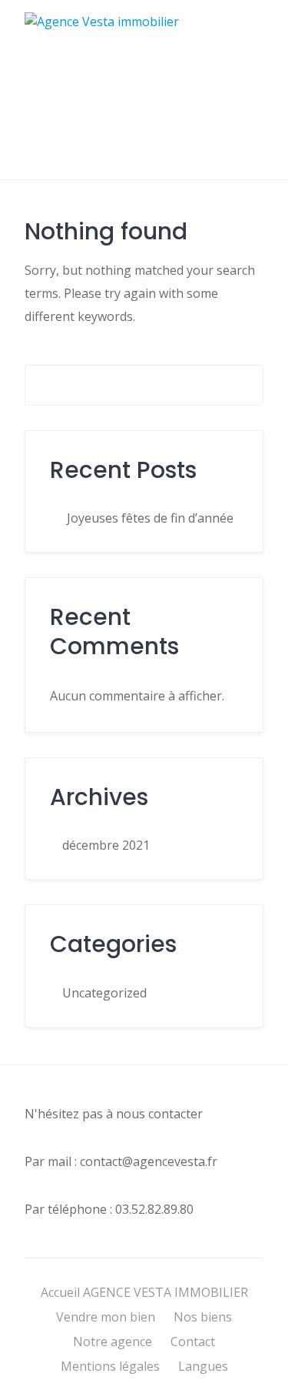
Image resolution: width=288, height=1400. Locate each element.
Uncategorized (104, 992)
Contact (192, 1341)
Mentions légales (110, 1366)
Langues (203, 1366)
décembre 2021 (106, 845)
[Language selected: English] (249, 1386)
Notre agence (112, 1341)
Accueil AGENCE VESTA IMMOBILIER (144, 1292)
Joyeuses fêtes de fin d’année (150, 518)
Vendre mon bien (105, 1316)
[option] (249, 1388)
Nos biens (203, 1316)
